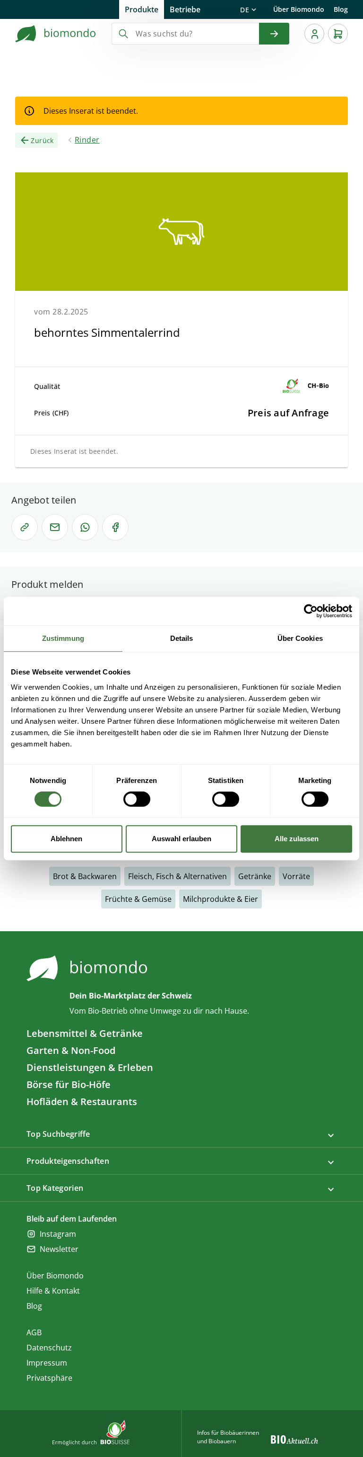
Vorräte (296, 876)
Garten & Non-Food (70, 1050)
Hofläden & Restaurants (81, 1101)
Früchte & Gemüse (138, 899)
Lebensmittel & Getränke (84, 1033)
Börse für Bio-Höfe (68, 1084)
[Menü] (314, 34)
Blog (341, 9)
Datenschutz (49, 1347)
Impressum (46, 1363)
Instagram (58, 1234)
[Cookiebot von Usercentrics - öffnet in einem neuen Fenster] (310, 611)
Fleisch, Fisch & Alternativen (177, 876)
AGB (34, 1332)
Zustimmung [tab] (63, 638)
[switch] (136, 799)
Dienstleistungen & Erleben (89, 1067)
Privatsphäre (49, 1378)
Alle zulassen (297, 839)
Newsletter (59, 1249)
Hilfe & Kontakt (53, 1291)
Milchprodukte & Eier (220, 899)
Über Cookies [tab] (300, 638)
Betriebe (185, 9)
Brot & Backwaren (85, 876)
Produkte (141, 9)
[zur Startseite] (55, 33)
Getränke (254, 876)
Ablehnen (66, 839)
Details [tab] (181, 638)
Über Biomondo (298, 9)
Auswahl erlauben (181, 839)
